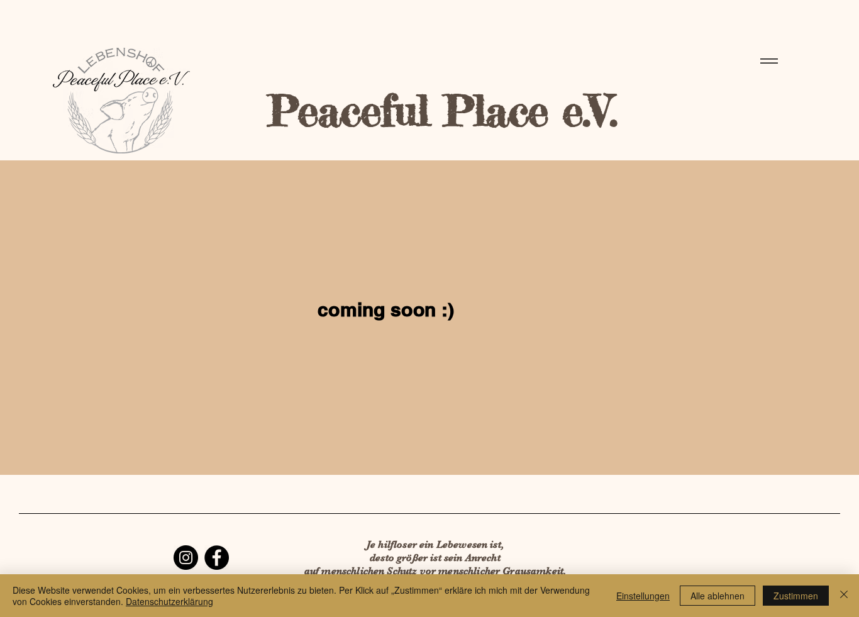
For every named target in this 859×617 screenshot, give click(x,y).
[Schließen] (843, 595)
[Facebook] (216, 557)
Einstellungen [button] (643, 595)
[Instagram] (186, 557)
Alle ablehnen (717, 595)
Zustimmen (795, 595)
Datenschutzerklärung (169, 601)
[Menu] (767, 60)
